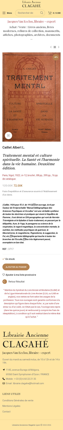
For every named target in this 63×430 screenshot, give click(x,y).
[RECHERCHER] (41, 13)
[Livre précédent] (51, 47)
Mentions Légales (11, 406)
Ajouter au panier (16, 267)
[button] (13, 283)
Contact (6, 411)
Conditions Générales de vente (17, 400)
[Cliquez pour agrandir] (8, 135)
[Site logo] (31, 4)
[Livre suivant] (59, 47)
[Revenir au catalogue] (55, 47)
